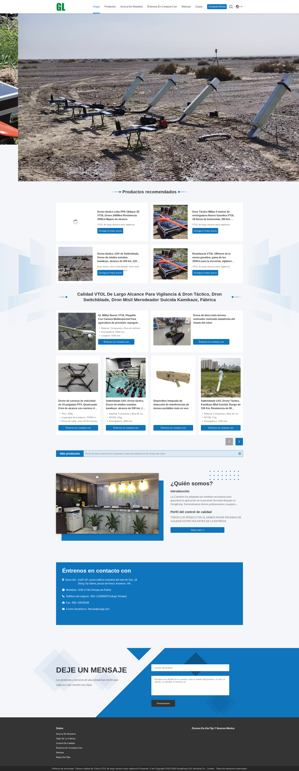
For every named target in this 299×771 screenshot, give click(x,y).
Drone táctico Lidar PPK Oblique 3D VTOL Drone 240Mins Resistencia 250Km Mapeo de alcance (118, 215)
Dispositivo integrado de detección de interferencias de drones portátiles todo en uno (171, 404)
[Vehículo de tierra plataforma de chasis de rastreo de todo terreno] (239, 453)
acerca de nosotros (131, 6)
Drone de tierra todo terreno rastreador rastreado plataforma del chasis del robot (214, 319)
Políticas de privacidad (63, 768)
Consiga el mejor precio (110, 231)
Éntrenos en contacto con (162, 6)
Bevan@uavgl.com (98, 609)
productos (110, 6)
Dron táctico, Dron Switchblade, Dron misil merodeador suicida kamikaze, (118, 268)
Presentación (163, 703)
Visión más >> (197, 530)
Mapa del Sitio (63, 757)
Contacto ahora (216, 6)
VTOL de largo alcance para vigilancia (116, 224)
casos (198, 6)
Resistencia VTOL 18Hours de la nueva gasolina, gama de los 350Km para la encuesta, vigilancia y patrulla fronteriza (212, 257)
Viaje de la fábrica (66, 738)
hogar (96, 6)
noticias (186, 6)
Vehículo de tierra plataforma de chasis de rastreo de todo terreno (117, 453)
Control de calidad (65, 743)
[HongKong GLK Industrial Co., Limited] (73, 7)
